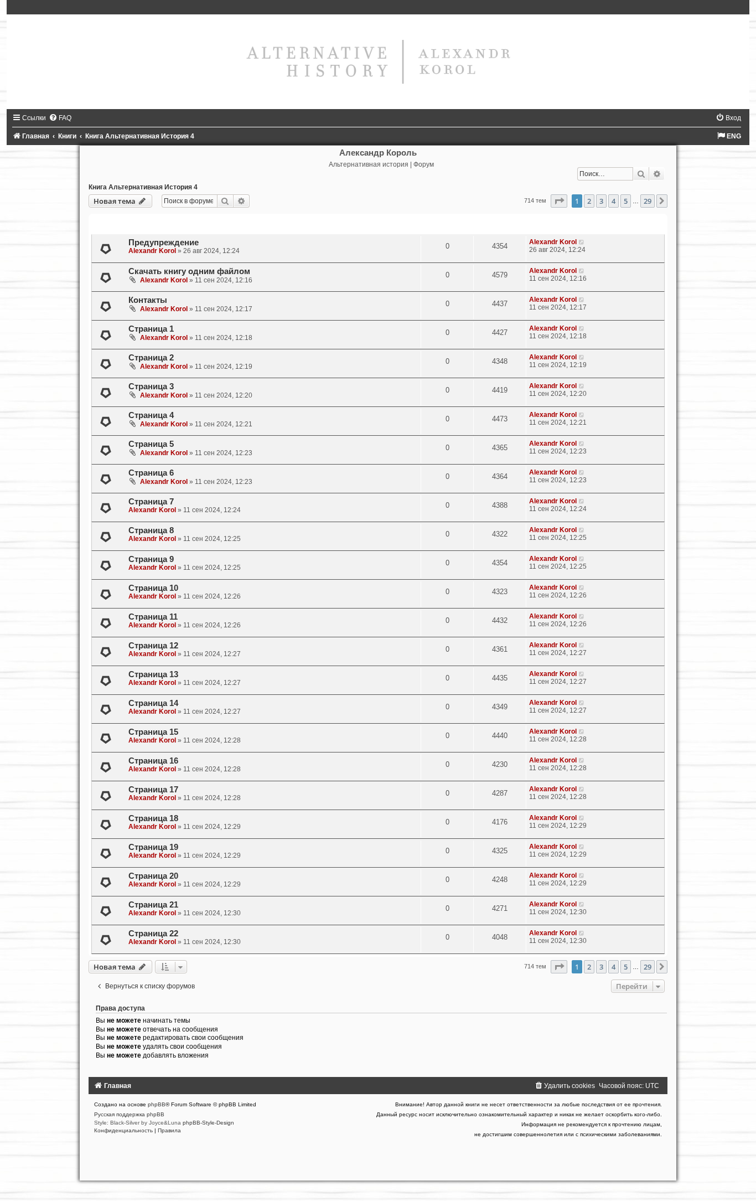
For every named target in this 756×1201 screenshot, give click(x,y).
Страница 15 (153, 732)
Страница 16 (153, 760)
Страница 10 (153, 588)
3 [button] (601, 201)
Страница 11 (153, 616)
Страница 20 (153, 876)
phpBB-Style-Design (208, 1123)
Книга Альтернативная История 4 (143, 187)
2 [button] (589, 201)
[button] (559, 201)
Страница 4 (151, 415)
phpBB (156, 1104)
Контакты (147, 300)
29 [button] (647, 201)
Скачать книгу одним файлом (189, 271)
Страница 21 (153, 904)
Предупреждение (163, 242)
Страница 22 (153, 933)
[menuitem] (60, 118)
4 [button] (613, 201)
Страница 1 (151, 328)
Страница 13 (153, 674)
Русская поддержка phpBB (129, 1114)
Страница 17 (153, 789)
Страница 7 (151, 501)
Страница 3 (151, 386)
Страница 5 (151, 444)
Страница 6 (151, 472)
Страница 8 (151, 530)
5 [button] (626, 201)
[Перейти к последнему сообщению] (582, 242)
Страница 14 (153, 703)
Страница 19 (153, 847)
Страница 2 (151, 357)
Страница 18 (153, 818)
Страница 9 (151, 559)
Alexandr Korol (152, 251)
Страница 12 (153, 645)
